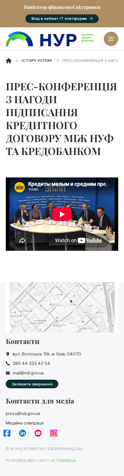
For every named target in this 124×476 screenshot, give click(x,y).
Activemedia (63, 460)
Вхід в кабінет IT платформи (59, 18)
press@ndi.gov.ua (23, 413)
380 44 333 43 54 (31, 363)
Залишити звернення (32, 384)
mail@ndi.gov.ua (28, 373)
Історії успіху (37, 60)
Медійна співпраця (25, 423)
